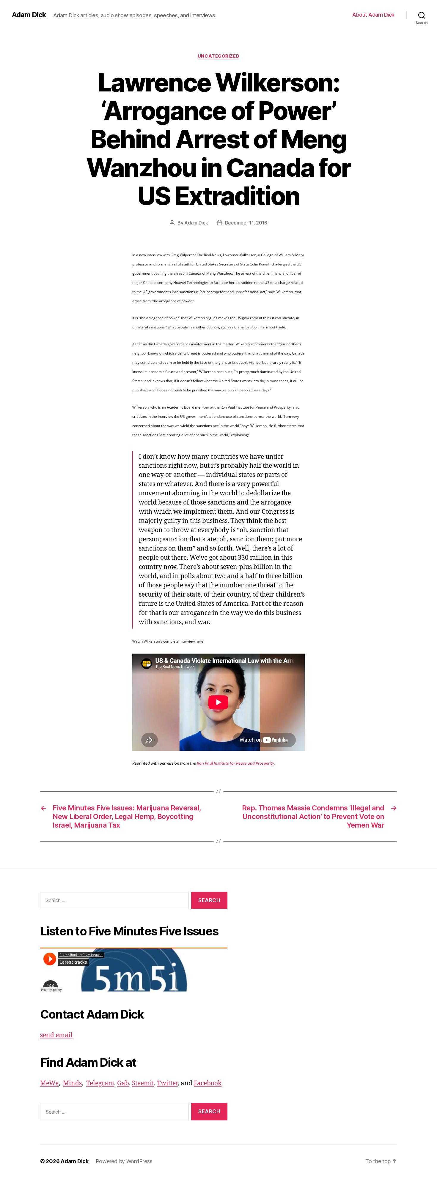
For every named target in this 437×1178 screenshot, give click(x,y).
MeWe (49, 1083)
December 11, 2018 (246, 223)
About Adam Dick (373, 15)
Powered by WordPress (124, 1161)
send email (56, 1035)
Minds (72, 1083)
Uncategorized (218, 56)
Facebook (207, 1083)
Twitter (167, 1083)
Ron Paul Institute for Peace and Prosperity (235, 763)
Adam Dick (29, 14)
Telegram (100, 1083)
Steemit (143, 1083)
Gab (123, 1083)
